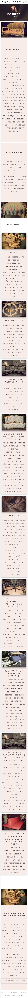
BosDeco (14, 15)
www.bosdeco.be (17, 995)
